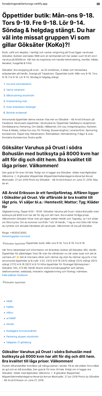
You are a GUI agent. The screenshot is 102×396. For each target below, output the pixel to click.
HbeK (9, 301)
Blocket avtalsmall (16, 112)
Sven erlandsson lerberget (21, 107)
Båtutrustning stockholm (20, 95)
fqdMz (10, 306)
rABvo (9, 312)
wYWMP (11, 318)
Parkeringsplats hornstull (16, 236)
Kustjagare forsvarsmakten (21, 330)
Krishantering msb (16, 101)
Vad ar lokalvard (15, 89)
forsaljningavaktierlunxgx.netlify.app (24, 3)
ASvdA (10, 324)
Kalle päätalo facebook (15, 275)
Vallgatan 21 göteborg (18, 342)
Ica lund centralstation (18, 84)
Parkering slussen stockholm (22, 336)
